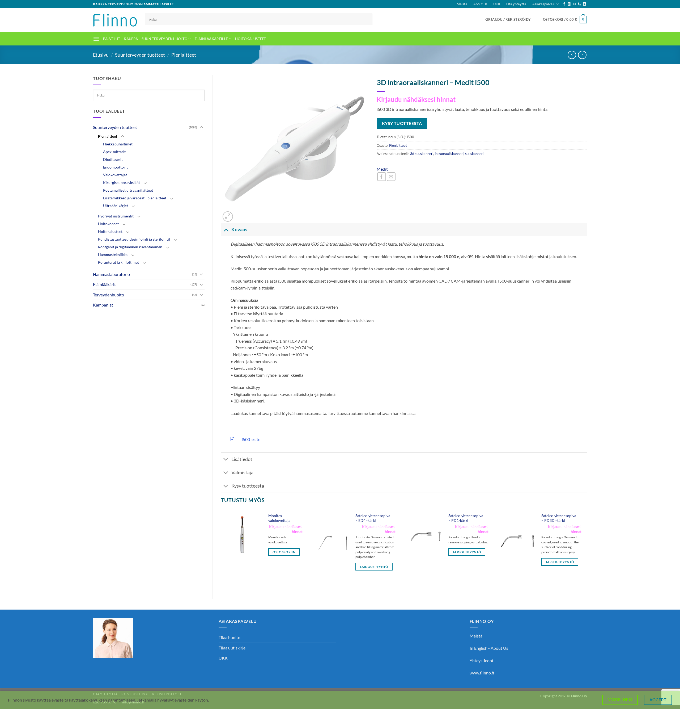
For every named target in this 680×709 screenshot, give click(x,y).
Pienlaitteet (183, 55)
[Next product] (572, 55)
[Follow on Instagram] (569, 4)
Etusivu (101, 55)
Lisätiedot (241, 459)
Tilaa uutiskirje (232, 647)
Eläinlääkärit (104, 284)
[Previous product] (582, 55)
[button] (507, 19)
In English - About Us (489, 648)
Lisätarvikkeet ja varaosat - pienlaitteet (134, 198)
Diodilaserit (113, 159)
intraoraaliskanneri (449, 154)
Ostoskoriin (284, 552)
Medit (382, 168)
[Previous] (221, 549)
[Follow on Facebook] (564, 4)
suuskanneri (474, 154)
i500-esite (249, 439)
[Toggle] (201, 127)
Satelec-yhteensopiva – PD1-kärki (465, 518)
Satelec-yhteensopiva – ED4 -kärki (372, 518)
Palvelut (111, 39)
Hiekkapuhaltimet (118, 144)
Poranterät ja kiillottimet (118, 262)
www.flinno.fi (482, 672)
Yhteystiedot (482, 660)
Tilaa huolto (229, 637)
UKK (496, 4)
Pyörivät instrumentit (116, 216)
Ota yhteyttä (516, 4)
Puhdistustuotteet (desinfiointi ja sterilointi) (134, 239)
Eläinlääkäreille (211, 39)
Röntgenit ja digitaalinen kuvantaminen (130, 247)
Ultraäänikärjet (115, 205)
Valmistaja (242, 472)
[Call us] (579, 4)
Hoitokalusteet (250, 39)
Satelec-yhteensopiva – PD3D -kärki (558, 518)
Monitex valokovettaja (279, 518)
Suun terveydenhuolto (164, 39)
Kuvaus (239, 229)
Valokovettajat (115, 175)
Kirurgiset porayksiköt (121, 182)
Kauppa (131, 39)
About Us (480, 4)
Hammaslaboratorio (111, 274)
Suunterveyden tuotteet (140, 55)
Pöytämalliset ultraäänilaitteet (128, 190)
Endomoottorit (115, 167)
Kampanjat (103, 304)
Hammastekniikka (113, 254)
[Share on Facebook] (381, 176)
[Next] (587, 549)
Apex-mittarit (114, 151)
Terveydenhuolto (108, 294)
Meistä (462, 4)
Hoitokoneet (108, 223)
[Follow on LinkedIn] (584, 4)
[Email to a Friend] (391, 176)
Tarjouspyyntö (374, 566)
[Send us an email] (574, 4)
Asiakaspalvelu (543, 4)
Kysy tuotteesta (247, 486)
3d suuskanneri (421, 154)
